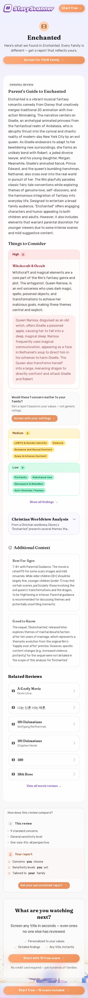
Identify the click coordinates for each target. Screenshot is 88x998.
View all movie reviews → (44, 786)
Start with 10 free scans (41, 958)
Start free (70, 8)
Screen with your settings (32, 418)
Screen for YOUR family (41, 60)
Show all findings (42, 502)
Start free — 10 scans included (41, 990)
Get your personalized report (41, 885)
